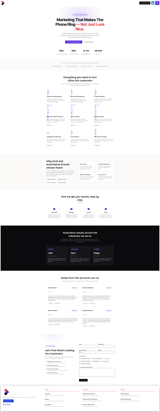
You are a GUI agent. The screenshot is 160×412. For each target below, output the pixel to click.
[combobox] (81, 352)
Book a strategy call (8, 400)
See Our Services (89, 42)
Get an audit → (97, 145)
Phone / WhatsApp (83, 350)
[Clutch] (5, 404)
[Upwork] (3, 404)
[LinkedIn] (7, 404)
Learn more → (50, 105)
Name (80, 344)
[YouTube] (9, 404)
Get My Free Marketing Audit (73, 42)
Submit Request (83, 380)
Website (99, 350)
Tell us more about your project (85, 367)
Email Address (101, 344)
